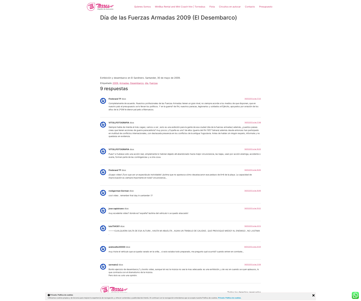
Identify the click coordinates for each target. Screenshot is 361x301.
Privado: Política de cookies (229, 298)
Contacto (250, 6)
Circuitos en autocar (230, 6)
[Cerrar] (313, 295)
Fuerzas (153, 83)
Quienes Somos (142, 6)
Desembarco (137, 83)
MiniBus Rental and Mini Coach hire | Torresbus (180, 6)
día (146, 83)
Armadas (124, 83)
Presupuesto (265, 6)
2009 (115, 83)
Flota (212, 6)
